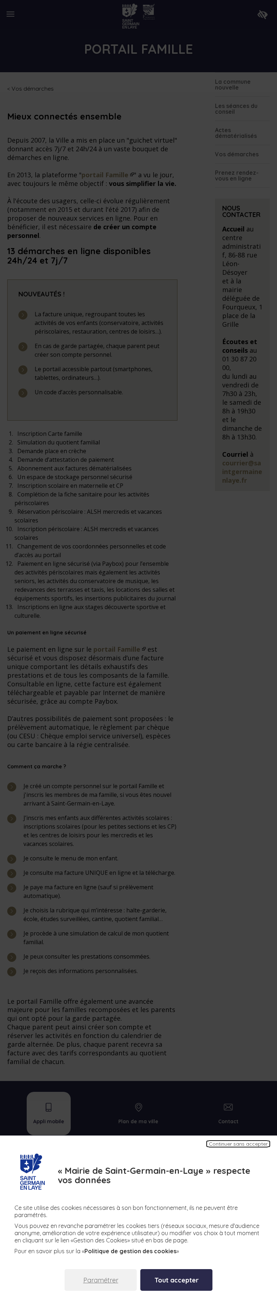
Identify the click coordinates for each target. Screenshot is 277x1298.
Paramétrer (100, 1280)
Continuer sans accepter (238, 1144)
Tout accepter (176, 1280)
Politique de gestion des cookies (130, 1251)
